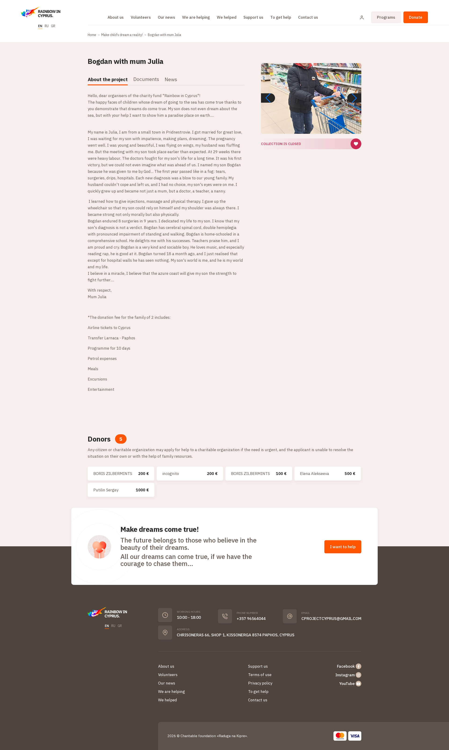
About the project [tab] (108, 79)
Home (92, 35)
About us (116, 17)
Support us (253, 17)
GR (53, 26)
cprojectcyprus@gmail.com (331, 618)
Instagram (345, 675)
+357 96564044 (251, 618)
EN (40, 26)
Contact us (308, 17)
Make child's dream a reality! (122, 35)
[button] (354, 98)
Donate (415, 17)
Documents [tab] (146, 79)
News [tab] (171, 79)
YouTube (347, 683)
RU (47, 26)
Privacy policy (260, 683)
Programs (386, 17)
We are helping (196, 17)
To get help (280, 17)
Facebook (346, 666)
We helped (226, 17)
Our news (166, 17)
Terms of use (260, 674)
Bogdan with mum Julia (164, 35)
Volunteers (141, 17)
